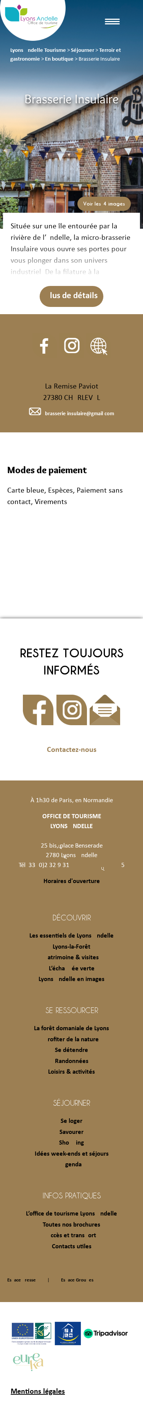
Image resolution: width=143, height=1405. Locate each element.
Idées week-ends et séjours (72, 1154)
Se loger (71, 1121)
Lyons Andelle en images (71, 979)
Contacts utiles (72, 1246)
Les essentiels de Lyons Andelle (71, 936)
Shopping (71, 1143)
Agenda (71, 1164)
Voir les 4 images (104, 204)
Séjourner (71, 1102)
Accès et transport (71, 1235)
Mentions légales (38, 1391)
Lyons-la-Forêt (71, 947)
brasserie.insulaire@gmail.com (79, 414)
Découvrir (72, 917)
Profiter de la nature (71, 1039)
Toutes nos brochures (71, 1225)
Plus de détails (71, 296)
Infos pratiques (71, 1195)
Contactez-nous (71, 750)
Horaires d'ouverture (71, 881)
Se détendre (71, 1050)
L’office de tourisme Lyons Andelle (71, 1214)
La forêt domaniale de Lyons (71, 1028)
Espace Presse (21, 1280)
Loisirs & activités (71, 1072)
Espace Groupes (77, 1280)
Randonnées (71, 1061)
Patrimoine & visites (71, 957)
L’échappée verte (72, 968)
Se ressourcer (71, 1010)
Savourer (71, 1132)
